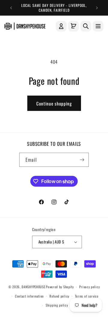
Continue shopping (54, 103)
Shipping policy (57, 305)
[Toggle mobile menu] (98, 26)
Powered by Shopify (60, 286)
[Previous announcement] (11, 7)
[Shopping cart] (73, 26)
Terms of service (87, 296)
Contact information (29, 296)
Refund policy (59, 296)
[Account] (61, 26)
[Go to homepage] (25, 26)
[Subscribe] (81, 160)
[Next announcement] (97, 7)
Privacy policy (89, 286)
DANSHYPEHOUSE (33, 286)
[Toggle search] (85, 26)
